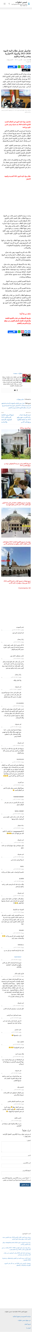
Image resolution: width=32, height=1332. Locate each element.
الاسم (29, 1155)
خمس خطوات (21, 2)
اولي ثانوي (15, 405)
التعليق (29, 1140)
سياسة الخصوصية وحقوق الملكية (22, 1316)
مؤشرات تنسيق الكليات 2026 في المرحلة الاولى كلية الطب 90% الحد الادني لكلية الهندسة (16, 504)
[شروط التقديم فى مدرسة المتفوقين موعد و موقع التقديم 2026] (16, 444)
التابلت (17, 403)
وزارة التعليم (11, 407)
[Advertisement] (16, 29)
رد (1, 629)
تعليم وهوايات (9, 59)
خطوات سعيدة (26, 59)
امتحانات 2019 (22, 405)
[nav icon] (4, 4)
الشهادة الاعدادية (10, 403)
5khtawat (17, 957)
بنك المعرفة (8, 405)
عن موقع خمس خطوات (24, 1320)
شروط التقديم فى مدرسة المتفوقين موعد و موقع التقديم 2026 (17, 464)
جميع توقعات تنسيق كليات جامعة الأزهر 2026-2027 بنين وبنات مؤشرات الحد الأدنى (17, 582)
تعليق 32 (28, 61)
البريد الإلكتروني (27, 1163)
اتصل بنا (28, 1328)
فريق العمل (27, 1324)
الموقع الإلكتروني (27, 1170)
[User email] (15, 390)
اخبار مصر (22, 403)
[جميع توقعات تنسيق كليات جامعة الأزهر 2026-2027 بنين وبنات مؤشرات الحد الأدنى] (16, 562)
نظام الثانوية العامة (21, 407)
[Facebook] (17, 390)
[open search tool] (9, 4)
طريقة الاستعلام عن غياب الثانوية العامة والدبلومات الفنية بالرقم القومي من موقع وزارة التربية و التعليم (17, 320)
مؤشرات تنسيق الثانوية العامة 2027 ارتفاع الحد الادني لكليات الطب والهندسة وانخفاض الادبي (17, 543)
